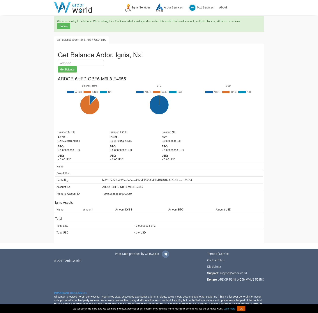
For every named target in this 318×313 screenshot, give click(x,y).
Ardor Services (173, 7)
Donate (63, 26)
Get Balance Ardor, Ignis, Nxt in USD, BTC (81, 39)
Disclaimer (214, 266)
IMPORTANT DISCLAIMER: (70, 293)
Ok (241, 308)
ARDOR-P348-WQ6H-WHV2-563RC (241, 279)
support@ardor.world (233, 273)
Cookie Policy (216, 260)
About (223, 7)
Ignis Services (140, 7)
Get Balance (67, 69)
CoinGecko (152, 254)
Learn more (229, 308)
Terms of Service (218, 254)
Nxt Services (205, 7)
